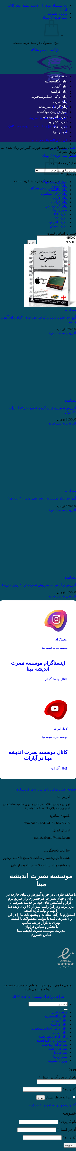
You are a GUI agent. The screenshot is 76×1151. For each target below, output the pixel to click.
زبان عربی (60, 101)
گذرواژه (69, 1089)
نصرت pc (61, 122)
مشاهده (70, 310)
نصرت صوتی (59, 226)
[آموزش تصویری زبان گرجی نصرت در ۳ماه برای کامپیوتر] (50, 396)
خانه (73, 147)
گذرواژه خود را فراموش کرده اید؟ (52, 1105)
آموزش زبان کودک (55, 112)
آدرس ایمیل (66, 1129)
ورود (40, 1097)
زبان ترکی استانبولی (54, 96)
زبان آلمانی (60, 86)
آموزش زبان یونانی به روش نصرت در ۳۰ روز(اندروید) (39, 585)
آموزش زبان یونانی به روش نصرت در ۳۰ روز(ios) (42, 498)
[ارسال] (66, 1009)
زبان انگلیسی (59, 81)
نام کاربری (67, 1121)
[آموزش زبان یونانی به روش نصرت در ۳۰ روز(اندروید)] (50, 573)
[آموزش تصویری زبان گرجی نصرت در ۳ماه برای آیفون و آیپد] (50, 306)
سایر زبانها (60, 132)
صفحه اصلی (59, 76)
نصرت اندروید (58, 117)
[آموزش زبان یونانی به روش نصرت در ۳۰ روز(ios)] (50, 487)
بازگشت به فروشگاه (44, 50)
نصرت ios (61, 127)
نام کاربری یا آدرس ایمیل (57, 1077)
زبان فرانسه (59, 91)
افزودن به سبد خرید (62, 333)
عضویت (69, 1145)
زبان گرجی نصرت (56, 107)
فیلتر (31, 242)
